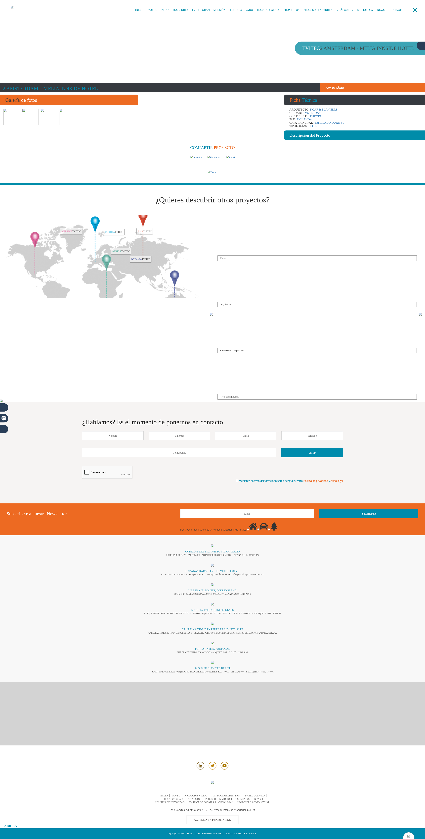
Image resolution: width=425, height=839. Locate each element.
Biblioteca (365, 9)
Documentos (242, 799)
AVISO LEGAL (225, 802)
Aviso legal (337, 481)
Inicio (139, 9)
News (381, 9)
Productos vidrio (174, 9)
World (152, 9)
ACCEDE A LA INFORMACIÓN (212, 819)
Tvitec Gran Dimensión (209, 9)
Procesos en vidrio (317, 9)
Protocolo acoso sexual (253, 802)
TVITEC (71, 236)
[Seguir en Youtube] (224, 768)
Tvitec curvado (241, 9)
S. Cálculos (344, 9)
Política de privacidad (315, 481)
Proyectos (291, 9)
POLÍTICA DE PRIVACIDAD (169, 802)
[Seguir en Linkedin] (201, 768)
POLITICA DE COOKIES (201, 802)
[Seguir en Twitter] (212, 768)
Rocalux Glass (268, 9)
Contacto (396, 9)
